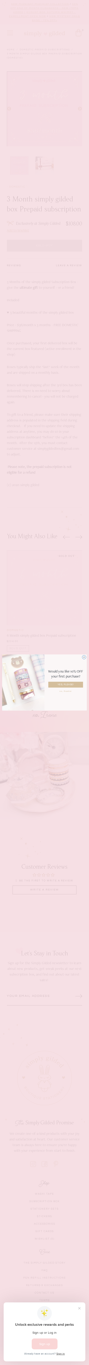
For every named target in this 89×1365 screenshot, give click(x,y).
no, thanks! (66, 691)
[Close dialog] (84, 657)
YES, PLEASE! (66, 685)
